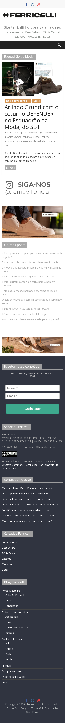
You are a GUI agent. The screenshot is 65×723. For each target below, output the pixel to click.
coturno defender (31, 136)
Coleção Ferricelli (14, 595)
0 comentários (49, 132)
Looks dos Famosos (16, 627)
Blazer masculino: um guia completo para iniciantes (31, 262)
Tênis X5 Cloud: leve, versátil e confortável (25, 308)
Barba (8, 654)
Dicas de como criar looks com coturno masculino (30, 504)
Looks (37, 100)
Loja (4, 682)
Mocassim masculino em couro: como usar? (27, 521)
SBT (6, 145)
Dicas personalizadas (14, 676)
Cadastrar (32, 409)
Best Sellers (33, 32)
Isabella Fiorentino (46, 141)
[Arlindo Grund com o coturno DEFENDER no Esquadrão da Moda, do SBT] (32, 64)
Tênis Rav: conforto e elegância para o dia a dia (28, 276)
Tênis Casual (51, 32)
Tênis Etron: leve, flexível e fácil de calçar (24, 314)
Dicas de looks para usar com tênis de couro (27, 499)
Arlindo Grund (14, 136)
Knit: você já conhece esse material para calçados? (30, 319)
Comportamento (11, 671)
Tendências (11, 605)
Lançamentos (14, 32)
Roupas (9, 632)
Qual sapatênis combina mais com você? (25, 493)
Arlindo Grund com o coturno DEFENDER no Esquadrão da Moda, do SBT (31, 116)
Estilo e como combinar (17, 100)
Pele (7, 643)
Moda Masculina (11, 590)
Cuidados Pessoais (12, 639)
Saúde (8, 659)
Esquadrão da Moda (26, 141)
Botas (47, 36)
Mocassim (34, 36)
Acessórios (11, 616)
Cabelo (9, 648)
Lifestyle (6, 665)
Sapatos (20, 36)
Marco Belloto (31, 132)
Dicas (8, 600)
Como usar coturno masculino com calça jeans (28, 515)
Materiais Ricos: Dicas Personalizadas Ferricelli (28, 488)
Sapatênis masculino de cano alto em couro (26, 510)
